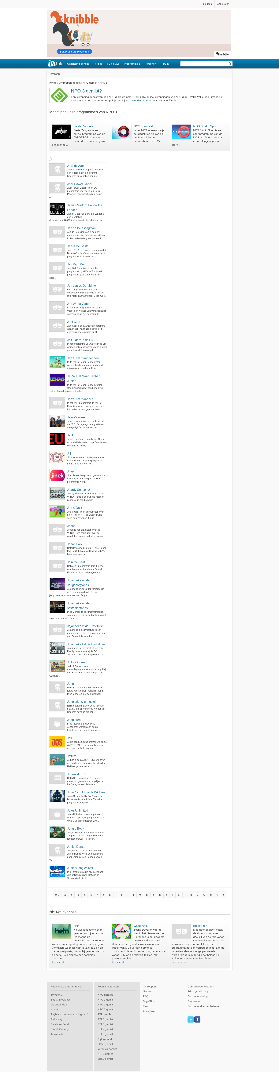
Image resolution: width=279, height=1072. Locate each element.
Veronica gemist (107, 1049)
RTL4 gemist (105, 1019)
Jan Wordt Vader (78, 303)
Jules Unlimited (77, 810)
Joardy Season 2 (78, 489)
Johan (71, 526)
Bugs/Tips (149, 1001)
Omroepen (149, 986)
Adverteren (149, 1011)
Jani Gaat (73, 321)
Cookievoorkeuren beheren (204, 1006)
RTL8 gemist (105, 1034)
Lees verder (59, 962)
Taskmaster (58, 1034)
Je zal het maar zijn (80, 399)
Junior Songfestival (80, 868)
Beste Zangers (83, 126)
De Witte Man (59, 1004)
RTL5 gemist (105, 1024)
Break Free (200, 925)
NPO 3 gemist (106, 1009)
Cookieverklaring (198, 996)
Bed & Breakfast (60, 999)
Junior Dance (76, 846)
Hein (76, 925)
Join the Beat (76, 562)
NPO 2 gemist (106, 1004)
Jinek (70, 471)
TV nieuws (113, 63)
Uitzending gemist (78, 63)
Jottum (71, 756)
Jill (69, 453)
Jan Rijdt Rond (77, 264)
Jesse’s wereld (77, 417)
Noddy (54, 1009)
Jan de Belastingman (81, 228)
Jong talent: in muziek (81, 701)
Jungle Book (75, 828)
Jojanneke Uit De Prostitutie (86, 644)
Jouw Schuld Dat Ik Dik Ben (86, 792)
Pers (145, 1006)
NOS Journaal (143, 126)
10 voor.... (57, 994)
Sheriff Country (60, 1029)
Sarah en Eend (60, 1024)
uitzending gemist (140, 100)
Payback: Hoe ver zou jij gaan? (69, 1014)
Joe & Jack (74, 507)
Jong (70, 683)
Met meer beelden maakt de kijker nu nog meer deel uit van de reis (208, 933)
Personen (150, 63)
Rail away (56, 1019)
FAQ (145, 996)
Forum (165, 63)
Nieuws (147, 991)
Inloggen (207, 4)
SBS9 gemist (105, 1058)
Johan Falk (74, 544)
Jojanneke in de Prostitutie (85, 626)
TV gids (97, 63)
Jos (69, 738)
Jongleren (74, 719)
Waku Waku (141, 925)
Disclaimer (194, 1001)
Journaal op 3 (76, 774)
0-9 (57, 894)
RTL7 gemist (105, 1029)
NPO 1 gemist (106, 999)
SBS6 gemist (105, 1044)
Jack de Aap (75, 165)
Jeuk (70, 435)
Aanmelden (223, 4)
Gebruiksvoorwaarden (201, 986)
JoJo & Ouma (76, 662)
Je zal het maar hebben (83, 358)
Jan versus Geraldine (81, 285)
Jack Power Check (79, 184)
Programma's (132, 63)
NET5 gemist (105, 1053)
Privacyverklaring (198, 991)
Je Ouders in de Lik (80, 340)
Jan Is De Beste (77, 246)
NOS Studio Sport (205, 126)
